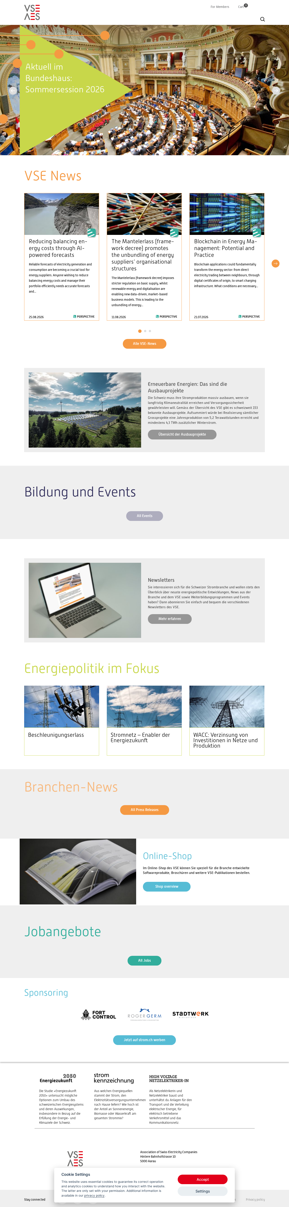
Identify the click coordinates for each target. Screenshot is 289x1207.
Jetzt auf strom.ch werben (144, 1040)
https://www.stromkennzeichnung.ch (117, 1096)
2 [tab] (145, 331)
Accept (203, 1179)
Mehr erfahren (169, 619)
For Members (220, 6)
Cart (242, 7)
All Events (144, 516)
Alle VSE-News (144, 343)
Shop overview (166, 886)
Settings (203, 1191)
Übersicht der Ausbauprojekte (182, 434)
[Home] (32, 18)
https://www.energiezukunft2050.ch (62, 1098)
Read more (61, 256)
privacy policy (94, 1195)
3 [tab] (150, 331)
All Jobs (144, 960)
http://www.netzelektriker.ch (172, 1098)
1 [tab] (140, 331)
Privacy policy (255, 1199)
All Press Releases (144, 810)
